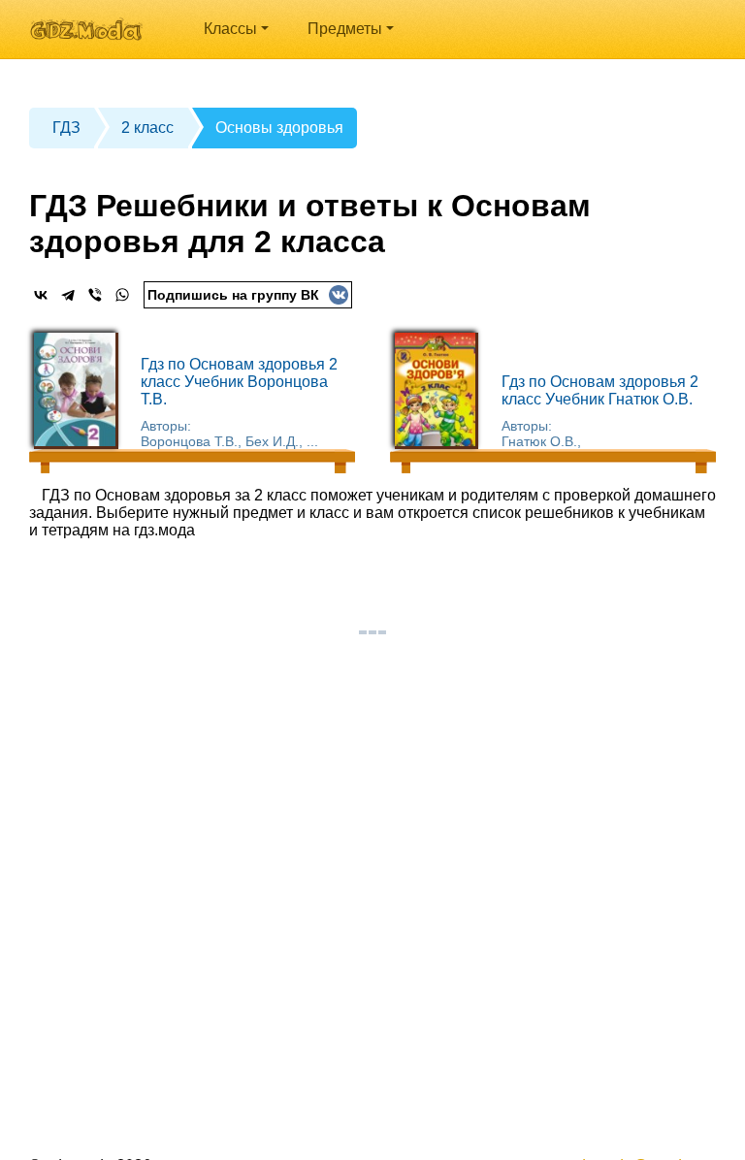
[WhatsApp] (122, 294)
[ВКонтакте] (40, 294)
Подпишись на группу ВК (233, 295)
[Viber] (95, 294)
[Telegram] (68, 294)
